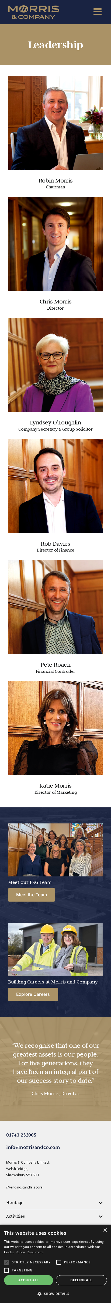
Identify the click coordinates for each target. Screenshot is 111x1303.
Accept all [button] (28, 1280)
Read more (35, 1252)
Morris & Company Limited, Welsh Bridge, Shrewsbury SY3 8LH (28, 1168)
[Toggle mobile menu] (98, 11)
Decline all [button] (81, 1280)
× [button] (105, 1230)
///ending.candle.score (24, 1187)
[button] (54, 1202)
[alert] (55, 1264)
